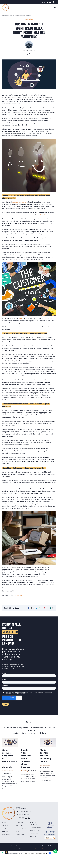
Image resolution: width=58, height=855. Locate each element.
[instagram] (42, 2)
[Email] (53, 608)
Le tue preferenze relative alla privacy (35, 853)
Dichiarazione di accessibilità (42, 848)
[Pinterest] (44, 608)
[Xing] (50, 608)
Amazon (5, 489)
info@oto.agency (24, 814)
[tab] (26, 794)
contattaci (18, 595)
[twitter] (44, 2)
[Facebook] (28, 608)
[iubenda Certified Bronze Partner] (50, 837)
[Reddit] (34, 608)
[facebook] (39, 2)
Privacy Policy (23, 848)
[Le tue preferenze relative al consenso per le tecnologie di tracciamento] (2, 852)
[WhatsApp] (39, 608)
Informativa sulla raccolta (14, 853)
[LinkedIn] (36, 608)
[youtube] (47, 2)
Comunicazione (7, 771)
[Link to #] (54, 2)
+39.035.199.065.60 (25, 811)
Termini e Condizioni (14, 848)
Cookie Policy (30, 848)
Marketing (29, 19)
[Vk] (47, 608)
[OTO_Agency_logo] (5, 5)
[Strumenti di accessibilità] (6, 852)
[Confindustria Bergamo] (49, 822)
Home (3, 15)
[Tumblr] (42, 608)
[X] (31, 608)
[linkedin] (50, 2)
